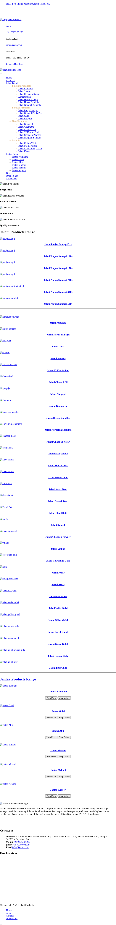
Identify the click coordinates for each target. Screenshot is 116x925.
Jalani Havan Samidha (28, 102)
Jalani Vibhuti (58, 549)
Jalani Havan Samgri (28, 99)
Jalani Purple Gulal (58, 632)
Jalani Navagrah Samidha (58, 429)
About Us (10, 80)
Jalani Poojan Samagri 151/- (58, 268)
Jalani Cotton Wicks (27, 143)
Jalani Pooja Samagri (28, 110)
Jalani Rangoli (25, 118)
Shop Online (64, 698)
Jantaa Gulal (18, 159)
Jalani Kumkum (25, 88)
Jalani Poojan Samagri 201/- (58, 280)
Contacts (10, 915)
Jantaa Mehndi (19, 167)
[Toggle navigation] (1, 73)
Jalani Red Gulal (58, 596)
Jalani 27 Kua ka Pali (58, 370)
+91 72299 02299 (20, 844)
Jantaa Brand (12, 154)
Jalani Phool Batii (58, 513)
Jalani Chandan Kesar (28, 94)
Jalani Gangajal (25, 124)
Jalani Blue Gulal (58, 668)
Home (9, 77)
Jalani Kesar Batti (58, 489)
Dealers (9, 173)
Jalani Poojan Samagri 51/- (58, 244)
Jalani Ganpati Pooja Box (30, 113)
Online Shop (12, 176)
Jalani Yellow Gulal (58, 620)
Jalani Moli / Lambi (58, 477)
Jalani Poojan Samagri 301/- (58, 292)
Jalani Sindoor (25, 91)
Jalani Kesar (24, 151)
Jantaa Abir (17, 162)
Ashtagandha (24, 96)
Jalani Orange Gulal (58, 656)
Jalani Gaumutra (26, 126)
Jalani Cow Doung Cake (30, 148)
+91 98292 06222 (21, 842)
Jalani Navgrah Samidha (29, 105)
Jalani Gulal (23, 116)
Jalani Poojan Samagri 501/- (58, 304)
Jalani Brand (12, 83)
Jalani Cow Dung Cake (58, 560)
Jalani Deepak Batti (58, 501)
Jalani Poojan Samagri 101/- (58, 256)
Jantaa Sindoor (19, 165)
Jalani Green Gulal (58, 644)
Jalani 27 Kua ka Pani (28, 132)
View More (51, 698)
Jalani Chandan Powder (29, 135)
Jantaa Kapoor (19, 170)
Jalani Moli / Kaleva (27, 146)
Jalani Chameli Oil (27, 129)
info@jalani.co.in (14, 45)
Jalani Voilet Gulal (58, 608)
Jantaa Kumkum (20, 156)
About (9, 913)
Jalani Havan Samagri (58, 334)
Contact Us (11, 178)
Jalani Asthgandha (58, 453)
